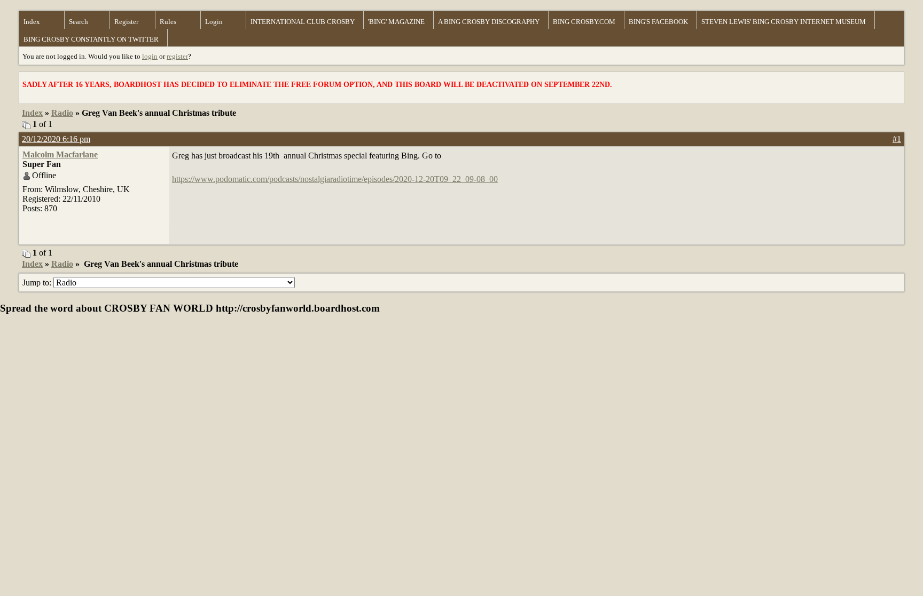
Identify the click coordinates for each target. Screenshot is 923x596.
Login (214, 22)
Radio (62, 112)
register (177, 56)
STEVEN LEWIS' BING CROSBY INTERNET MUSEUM (783, 22)
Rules (168, 22)
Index (32, 22)
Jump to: (37, 282)
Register (126, 22)
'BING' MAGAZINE (396, 22)
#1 (897, 139)
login (150, 56)
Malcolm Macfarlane (60, 154)
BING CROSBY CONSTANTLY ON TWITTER (91, 39)
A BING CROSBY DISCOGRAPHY (488, 22)
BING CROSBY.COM (584, 22)
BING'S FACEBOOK (658, 22)
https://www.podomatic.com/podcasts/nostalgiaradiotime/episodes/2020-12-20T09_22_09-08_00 (335, 179)
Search (78, 22)
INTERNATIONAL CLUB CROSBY (303, 22)
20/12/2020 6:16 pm (56, 139)
